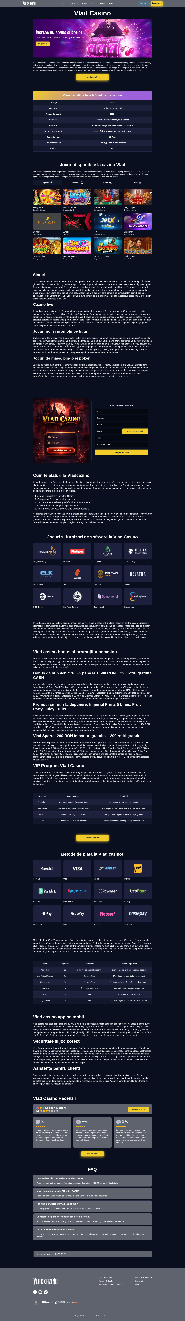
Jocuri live (76, 183)
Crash (105, 183)
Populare (45, 183)
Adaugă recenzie (138, 1109)
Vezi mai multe (92, 1154)
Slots (136, 183)
